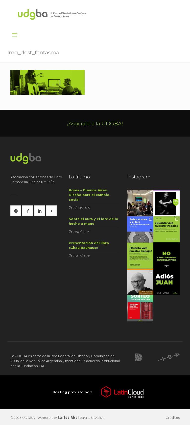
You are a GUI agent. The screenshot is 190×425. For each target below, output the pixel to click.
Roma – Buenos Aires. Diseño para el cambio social (89, 194)
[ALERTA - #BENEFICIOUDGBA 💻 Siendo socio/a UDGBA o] (166, 203)
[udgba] (52, 14)
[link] (138, 357)
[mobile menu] (14, 35)
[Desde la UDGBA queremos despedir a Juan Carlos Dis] (166, 282)
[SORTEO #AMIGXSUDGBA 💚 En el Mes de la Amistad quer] (140, 308)
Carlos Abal (68, 417)
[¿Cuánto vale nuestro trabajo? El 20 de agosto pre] (166, 229)
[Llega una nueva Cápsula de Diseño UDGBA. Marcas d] (140, 282)
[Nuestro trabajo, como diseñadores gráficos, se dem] (166, 256)
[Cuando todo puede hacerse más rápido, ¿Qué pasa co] (140, 229)
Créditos (173, 418)
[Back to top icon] (166, 415)
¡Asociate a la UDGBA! (95, 123)
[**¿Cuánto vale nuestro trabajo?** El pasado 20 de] (140, 203)
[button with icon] (15, 210)
